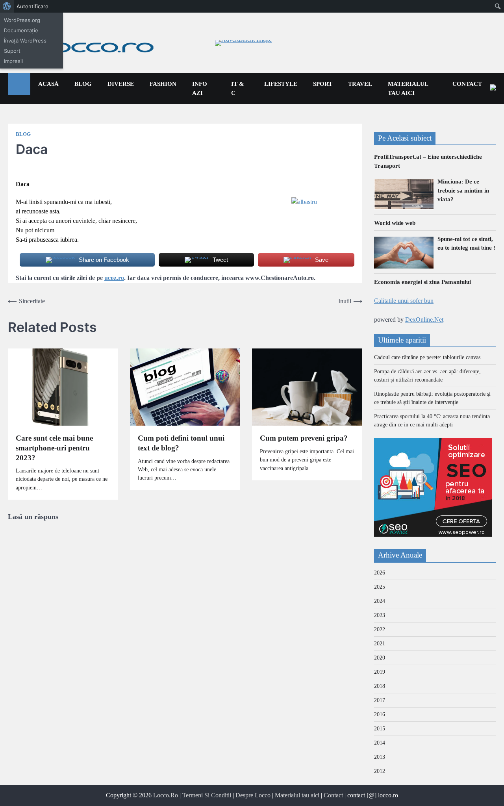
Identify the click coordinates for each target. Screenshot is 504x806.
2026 (379, 573)
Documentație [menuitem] (21, 30)
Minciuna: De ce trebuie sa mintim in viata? (463, 190)
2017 (379, 700)
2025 (379, 587)
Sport (322, 84)
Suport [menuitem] (12, 51)
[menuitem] (7, 6)
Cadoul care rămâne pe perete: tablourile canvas (427, 357)
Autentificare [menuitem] (32, 6)
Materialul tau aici (408, 88)
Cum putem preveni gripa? (304, 438)
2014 (379, 743)
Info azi (199, 88)
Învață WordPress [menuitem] (25, 40)
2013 (379, 757)
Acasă (48, 84)
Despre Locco (253, 795)
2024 (379, 601)
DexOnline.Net (424, 319)
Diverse (120, 84)
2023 (379, 615)
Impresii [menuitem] (13, 61)
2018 (379, 686)
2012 (379, 771)
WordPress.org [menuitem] (22, 20)
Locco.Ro (165, 795)
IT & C (237, 88)
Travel (360, 84)
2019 (379, 672)
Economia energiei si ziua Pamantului (422, 282)
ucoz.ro (114, 277)
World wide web (394, 223)
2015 (379, 729)
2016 (379, 714)
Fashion (163, 84)
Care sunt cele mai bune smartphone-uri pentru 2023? (54, 447)
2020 (379, 658)
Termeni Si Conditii (206, 795)
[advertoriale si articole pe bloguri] (433, 534)
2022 (379, 629)
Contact (467, 84)
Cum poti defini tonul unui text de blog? (181, 443)
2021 (379, 644)
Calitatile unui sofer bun (404, 300)
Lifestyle (280, 84)
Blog (83, 84)
